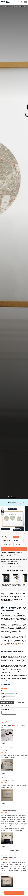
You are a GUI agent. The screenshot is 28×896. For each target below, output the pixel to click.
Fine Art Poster (6, 540)
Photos (21, 702)
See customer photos (21, 533)
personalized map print (13, 659)
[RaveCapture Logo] (5, 684)
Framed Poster (18, 540)
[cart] (22, 2)
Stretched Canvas (7, 544)
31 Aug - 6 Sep (12, 502)
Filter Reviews (5, 709)
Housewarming (6, 6)
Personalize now (14, 892)
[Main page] (6, 2)
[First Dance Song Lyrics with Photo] (17, 582)
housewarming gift (12, 644)
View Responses (14, 850)
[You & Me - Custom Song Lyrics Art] (6, 582)
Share (4, 743)
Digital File (18, 544)
